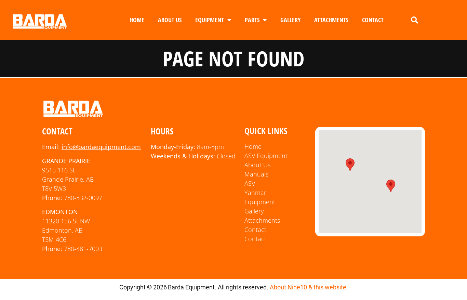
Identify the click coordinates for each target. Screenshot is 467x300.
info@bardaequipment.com (101, 147)
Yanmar (255, 192)
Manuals (256, 174)
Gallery (290, 20)
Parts (252, 20)
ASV (249, 183)
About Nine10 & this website (308, 287)
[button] (414, 20)
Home (137, 20)
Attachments (331, 20)
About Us (170, 20)
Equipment (209, 20)
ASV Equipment (266, 156)
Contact (373, 20)
